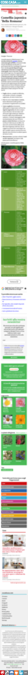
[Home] (10, 2)
